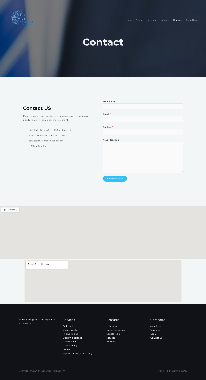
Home (128, 20)
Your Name (110, 101)
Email (107, 114)
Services (151, 20)
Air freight (68, 326)
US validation (70, 341)
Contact (177, 20)
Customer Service (116, 330)
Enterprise (112, 326)
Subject (108, 127)
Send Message (115, 178)
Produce (164, 20)
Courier (67, 349)
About (139, 20)
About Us (155, 326)
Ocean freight (70, 330)
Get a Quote (192, 20)
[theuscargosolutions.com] (23, 19)
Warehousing (70, 345)
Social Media (113, 334)
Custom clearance (72, 337)
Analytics (111, 341)
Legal (153, 334)
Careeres (155, 330)
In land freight (70, 334)
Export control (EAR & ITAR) (77, 353)
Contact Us (156, 337)
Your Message (112, 140)
